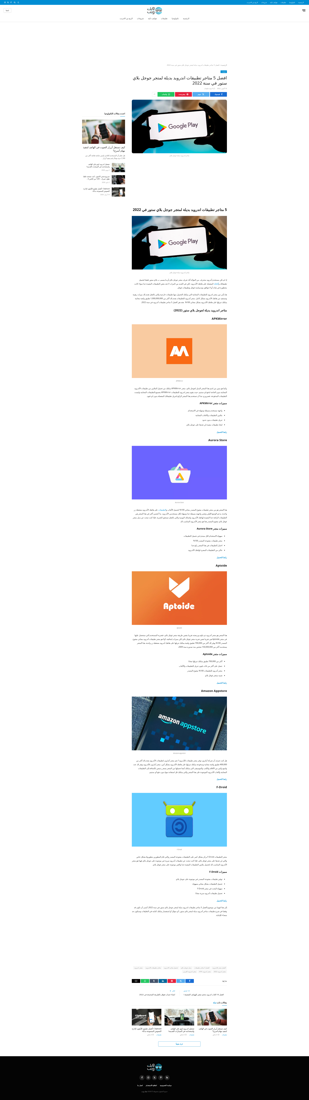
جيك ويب (144, 1091)
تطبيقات (283, 2)
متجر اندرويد (138, 968)
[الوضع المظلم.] (18, 2)
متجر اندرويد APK (205, 971)
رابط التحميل (222, 779)
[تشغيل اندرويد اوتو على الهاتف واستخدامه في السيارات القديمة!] (179, 1017)
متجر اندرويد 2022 (220, 971)
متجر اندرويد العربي (189, 971)
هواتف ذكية (273, 2)
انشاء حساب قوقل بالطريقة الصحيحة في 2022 (157, 994)
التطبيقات (162, 510)
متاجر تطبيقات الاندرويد (153, 968)
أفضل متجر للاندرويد (219, 968)
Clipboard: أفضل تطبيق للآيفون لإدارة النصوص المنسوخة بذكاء (146, 1030)
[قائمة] (303, 10)
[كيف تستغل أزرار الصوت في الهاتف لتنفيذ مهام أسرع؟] (212, 1017)
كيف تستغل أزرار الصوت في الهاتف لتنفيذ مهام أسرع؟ (213, 1030)
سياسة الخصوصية (166, 1085)
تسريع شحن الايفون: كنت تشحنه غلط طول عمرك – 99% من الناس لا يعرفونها (96, 178)
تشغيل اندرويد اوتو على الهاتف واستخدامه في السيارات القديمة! (181, 1030)
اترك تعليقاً (179, 1044)
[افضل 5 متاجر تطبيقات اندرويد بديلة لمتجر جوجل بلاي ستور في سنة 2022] (179, 126)
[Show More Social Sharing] (154, 94)
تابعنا (7, 10)
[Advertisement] (154, 43)
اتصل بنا (140, 1085)
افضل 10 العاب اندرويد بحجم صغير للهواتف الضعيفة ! (204, 994)
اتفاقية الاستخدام (151, 1085)
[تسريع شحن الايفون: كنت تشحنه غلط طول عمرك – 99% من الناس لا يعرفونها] (118, 179)
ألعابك (216, 283)
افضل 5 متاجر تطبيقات (201, 968)
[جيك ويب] (154, 10)
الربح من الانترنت (252, 2)
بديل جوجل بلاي (186, 968)
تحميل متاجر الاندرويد (171, 968)
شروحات (264, 2)
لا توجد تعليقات (208, 88)
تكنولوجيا (292, 2)
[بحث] (14, 2)
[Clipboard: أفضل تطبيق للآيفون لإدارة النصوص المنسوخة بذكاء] (146, 1017)
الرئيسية (301, 2)
